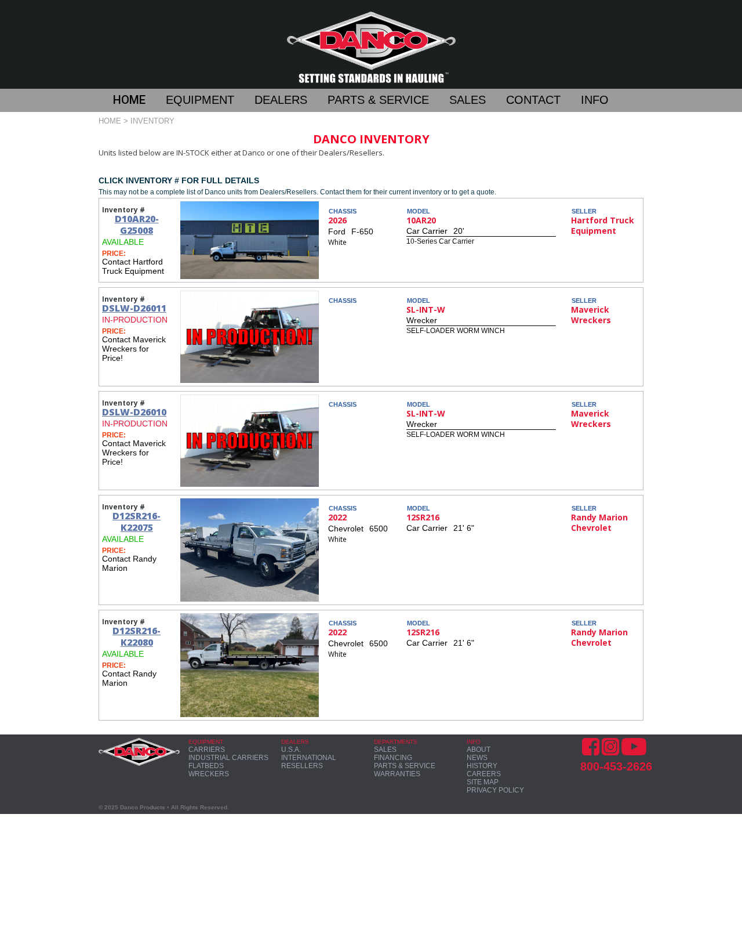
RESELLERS (302, 766)
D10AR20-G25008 (137, 224)
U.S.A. (291, 750)
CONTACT (533, 100)
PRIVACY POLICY (495, 790)
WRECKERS (208, 774)
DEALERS (280, 100)
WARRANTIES (397, 774)
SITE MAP (483, 782)
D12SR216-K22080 (136, 636)
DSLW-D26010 (134, 412)
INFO (595, 100)
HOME (129, 100)
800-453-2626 (616, 766)
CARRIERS (206, 750)
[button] (139, 101)
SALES (467, 100)
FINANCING (393, 758)
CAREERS (484, 774)
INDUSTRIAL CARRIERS (228, 758)
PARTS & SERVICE (378, 100)
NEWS (477, 758)
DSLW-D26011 (134, 308)
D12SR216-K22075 (136, 521)
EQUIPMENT (200, 100)
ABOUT (478, 750)
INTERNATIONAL (308, 758)
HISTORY (482, 766)
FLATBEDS (206, 766)
